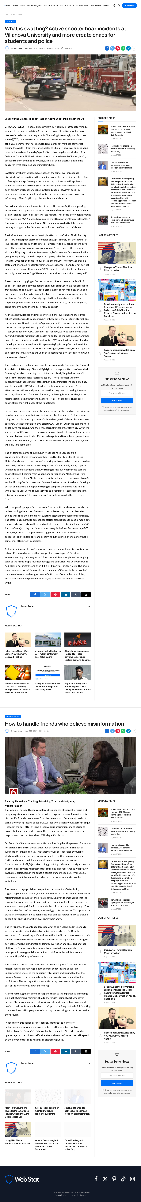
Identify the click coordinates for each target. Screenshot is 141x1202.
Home (15, 5)
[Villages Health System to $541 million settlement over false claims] (48, 640)
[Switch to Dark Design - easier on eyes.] (114, 5)
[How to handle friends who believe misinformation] (70, 765)
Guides (106, 5)
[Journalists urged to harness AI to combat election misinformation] (103, 165)
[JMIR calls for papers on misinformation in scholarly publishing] (103, 149)
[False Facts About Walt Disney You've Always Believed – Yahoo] (18, 640)
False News (96, 5)
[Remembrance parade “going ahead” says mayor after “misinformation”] (103, 220)
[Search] (119, 5)
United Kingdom (34, 5)
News (22, 5)
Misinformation (51, 5)
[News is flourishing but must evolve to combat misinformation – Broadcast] (48, 1129)
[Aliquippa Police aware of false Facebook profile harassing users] (48, 672)
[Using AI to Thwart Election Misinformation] (117, 253)
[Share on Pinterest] (117, 48)
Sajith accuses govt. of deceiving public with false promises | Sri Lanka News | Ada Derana (77, 688)
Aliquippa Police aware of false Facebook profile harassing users (48, 686)
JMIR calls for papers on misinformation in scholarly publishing (123, 149)
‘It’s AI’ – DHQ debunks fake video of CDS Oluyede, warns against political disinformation (123, 130)
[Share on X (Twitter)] (112, 48)
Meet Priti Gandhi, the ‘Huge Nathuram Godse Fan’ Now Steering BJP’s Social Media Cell (17, 1112)
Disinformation (67, 5)
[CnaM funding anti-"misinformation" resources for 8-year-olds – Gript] (77, 1129)
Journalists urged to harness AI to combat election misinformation (121, 165)
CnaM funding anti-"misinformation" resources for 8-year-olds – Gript (75, 1145)
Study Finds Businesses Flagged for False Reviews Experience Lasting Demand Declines (77, 655)
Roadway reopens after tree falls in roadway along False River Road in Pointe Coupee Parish (17, 688)
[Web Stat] (7, 5)
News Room (17, 48)
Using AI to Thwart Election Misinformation (118, 269)
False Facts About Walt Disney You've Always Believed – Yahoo (16, 654)
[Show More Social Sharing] (133, 48)
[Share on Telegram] (128, 48)
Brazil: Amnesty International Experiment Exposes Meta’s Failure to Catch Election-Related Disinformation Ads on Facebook (119, 310)
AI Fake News (82, 5)
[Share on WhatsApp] (123, 48)
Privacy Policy (115, 410)
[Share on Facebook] (107, 48)
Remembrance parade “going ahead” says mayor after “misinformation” (122, 220)
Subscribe (129, 5)
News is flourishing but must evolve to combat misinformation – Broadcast (47, 1145)
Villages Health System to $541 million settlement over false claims (48, 654)
